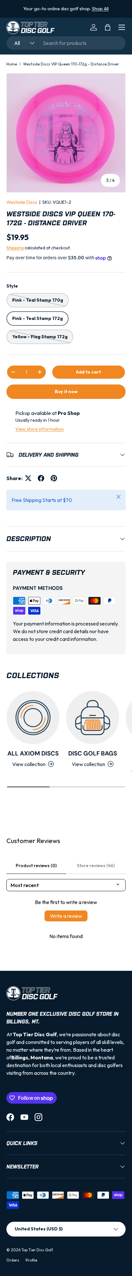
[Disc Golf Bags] (92, 717)
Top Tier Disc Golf (37, 1249)
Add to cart (88, 372)
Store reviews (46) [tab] (96, 865)
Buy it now (66, 391)
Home (11, 64)
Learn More (79, 12)
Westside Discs (21, 202)
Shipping (15, 248)
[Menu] (122, 27)
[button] (108, 27)
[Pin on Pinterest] (53, 478)
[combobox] (66, 43)
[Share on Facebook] (41, 478)
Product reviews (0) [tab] (36, 865)
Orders (12, 1260)
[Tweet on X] (28, 478)
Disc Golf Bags (92, 753)
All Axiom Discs (33, 753)
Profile (31, 1260)
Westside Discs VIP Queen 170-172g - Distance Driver (71, 64)
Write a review (66, 916)
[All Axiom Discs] (33, 717)
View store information (39, 429)
